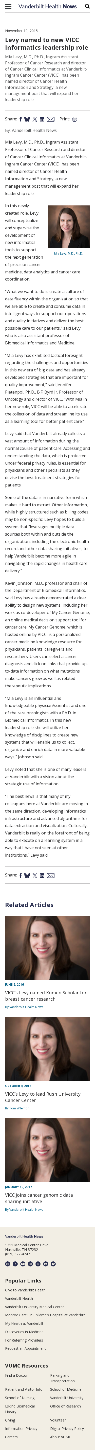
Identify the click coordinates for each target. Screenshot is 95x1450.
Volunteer (58, 1420)
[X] (38, 1263)
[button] (8, 6)
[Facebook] (15, 1263)
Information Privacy (21, 1428)
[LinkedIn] (45, 1263)
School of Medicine (66, 1389)
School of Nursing (19, 1397)
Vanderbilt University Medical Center (34, 1306)
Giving (10, 1420)
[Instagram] (30, 1263)
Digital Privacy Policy (67, 1428)
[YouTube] (22, 1263)
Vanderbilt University (66, 1397)
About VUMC (60, 1436)
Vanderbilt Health (19, 1298)
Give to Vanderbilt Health (25, 1290)
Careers (11, 1436)
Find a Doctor (16, 1375)
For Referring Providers (24, 1340)
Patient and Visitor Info (24, 1389)
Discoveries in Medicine (24, 1331)
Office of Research (65, 1406)
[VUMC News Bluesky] (53, 1263)
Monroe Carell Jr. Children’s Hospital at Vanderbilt (45, 1315)
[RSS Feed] (7, 1263)
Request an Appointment (25, 1348)
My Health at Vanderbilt (24, 1323)
